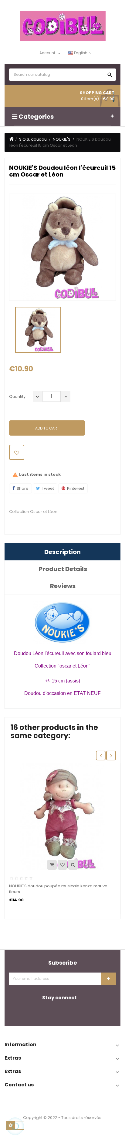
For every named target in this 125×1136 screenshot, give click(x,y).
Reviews (63, 586)
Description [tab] (62, 552)
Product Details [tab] (63, 569)
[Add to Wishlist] (16, 452)
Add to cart (47, 428)
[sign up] (108, 979)
